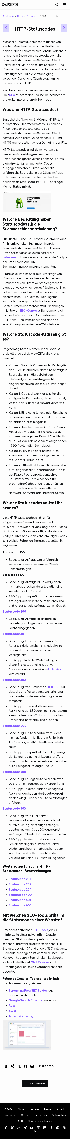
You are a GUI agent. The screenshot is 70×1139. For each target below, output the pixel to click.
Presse (47, 1109)
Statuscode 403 (20, 905)
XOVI (12, 1011)
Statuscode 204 (20, 889)
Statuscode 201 (20, 879)
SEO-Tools (40, 930)
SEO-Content (29, 311)
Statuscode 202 (20, 884)
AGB (20, 1121)
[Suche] (57, 4)
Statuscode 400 (20, 895)
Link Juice (54, 669)
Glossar (30, 16)
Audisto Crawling (21, 1016)
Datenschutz (59, 1115)
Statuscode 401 (20, 900)
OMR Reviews (40, 962)
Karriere (34, 1109)
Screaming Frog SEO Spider (28, 990)
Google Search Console (25, 1000)
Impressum (41, 1115)
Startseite (8, 16)
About (21, 1109)
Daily (20, 16)
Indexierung (11, 257)
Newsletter (10, 1115)
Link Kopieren (46, 1066)
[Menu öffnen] (65, 4)
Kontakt (61, 1109)
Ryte (12, 1006)
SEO (12, 95)
